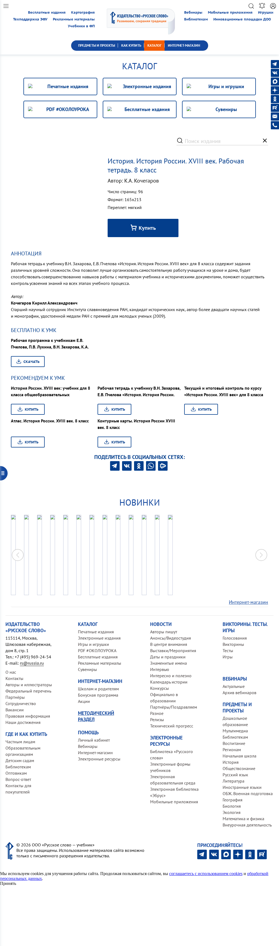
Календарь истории (168, 682)
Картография (83, 12)
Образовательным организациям (22, 751)
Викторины (233, 644)
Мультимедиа (235, 730)
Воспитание (234, 743)
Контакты (14, 678)
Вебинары (193, 12)
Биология (232, 806)
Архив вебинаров (239, 692)
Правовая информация (27, 716)
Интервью (159, 669)
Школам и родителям (98, 688)
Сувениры (87, 669)
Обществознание (239, 768)
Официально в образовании (164, 697)
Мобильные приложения (230, 12)
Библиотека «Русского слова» (171, 754)
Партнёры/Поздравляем (173, 707)
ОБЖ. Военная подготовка (248, 793)
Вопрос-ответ (18, 779)
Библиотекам (196, 19)
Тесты (228, 650)
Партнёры (15, 697)
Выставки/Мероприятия (173, 650)
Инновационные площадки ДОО (242, 19)
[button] (261, 555)
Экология (232, 812)
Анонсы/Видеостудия (170, 638)
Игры (228, 656)
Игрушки (265, 12)
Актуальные (234, 686)
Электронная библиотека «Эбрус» (174, 792)
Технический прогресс (171, 726)
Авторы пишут (163, 631)
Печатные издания (96, 631)
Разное (156, 713)
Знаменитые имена (168, 663)
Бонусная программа (98, 695)
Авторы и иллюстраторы (28, 684)
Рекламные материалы (74, 19)
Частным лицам (20, 741)
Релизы (157, 719)
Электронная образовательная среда (172, 780)
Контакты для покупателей (18, 789)
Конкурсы (159, 688)
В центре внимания (168, 644)
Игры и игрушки (93, 644)
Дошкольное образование (235, 721)
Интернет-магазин (248, 602)
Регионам (232, 749)
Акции (84, 701)
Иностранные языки (242, 787)
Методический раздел (96, 716)
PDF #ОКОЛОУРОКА (97, 650)
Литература (233, 781)
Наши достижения (23, 722)
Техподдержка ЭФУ (30, 19)
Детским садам (19, 760)
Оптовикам (16, 773)
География (232, 799)
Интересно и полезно (171, 675)
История (231, 762)
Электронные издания (99, 638)
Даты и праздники (168, 656)
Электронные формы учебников (170, 767)
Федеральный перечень (28, 691)
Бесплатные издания (47, 12)
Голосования (235, 638)
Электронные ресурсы (99, 759)
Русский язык (235, 774)
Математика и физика (243, 818)
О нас (10, 672)
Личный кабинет (94, 740)
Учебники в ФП (81, 26)
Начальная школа (239, 756)
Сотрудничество (20, 703)
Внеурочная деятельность (247, 825)
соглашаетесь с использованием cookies (205, 873)
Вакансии (14, 709)
